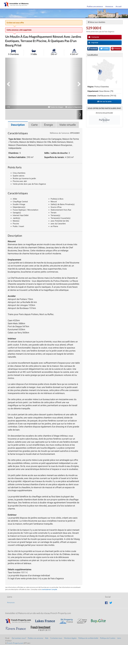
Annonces (109, 6)
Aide (46, 638)
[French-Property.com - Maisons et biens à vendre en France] (19, 620)
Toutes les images (56, 107)
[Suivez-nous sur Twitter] (110, 602)
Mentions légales (70, 638)
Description (18, 124)
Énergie (48, 124)
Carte (34, 124)
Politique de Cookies (107, 638)
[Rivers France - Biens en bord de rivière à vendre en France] (17, 627)
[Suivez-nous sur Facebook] (106, 602)
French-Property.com (15, 643)
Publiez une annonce (95, 6)
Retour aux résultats (97, 22)
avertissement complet (49, 589)
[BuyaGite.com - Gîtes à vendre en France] (99, 620)
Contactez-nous (56, 638)
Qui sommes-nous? (19, 638)
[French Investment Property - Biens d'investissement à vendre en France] (41, 627)
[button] (11, 83)
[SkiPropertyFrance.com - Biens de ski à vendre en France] (67, 620)
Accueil (119, 6)
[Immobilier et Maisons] (16, 4)
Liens (119, 638)
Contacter (95, 37)
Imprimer (94, 43)
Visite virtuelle (67, 124)
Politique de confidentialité (88, 638)
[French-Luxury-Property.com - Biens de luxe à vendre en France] (83, 620)
